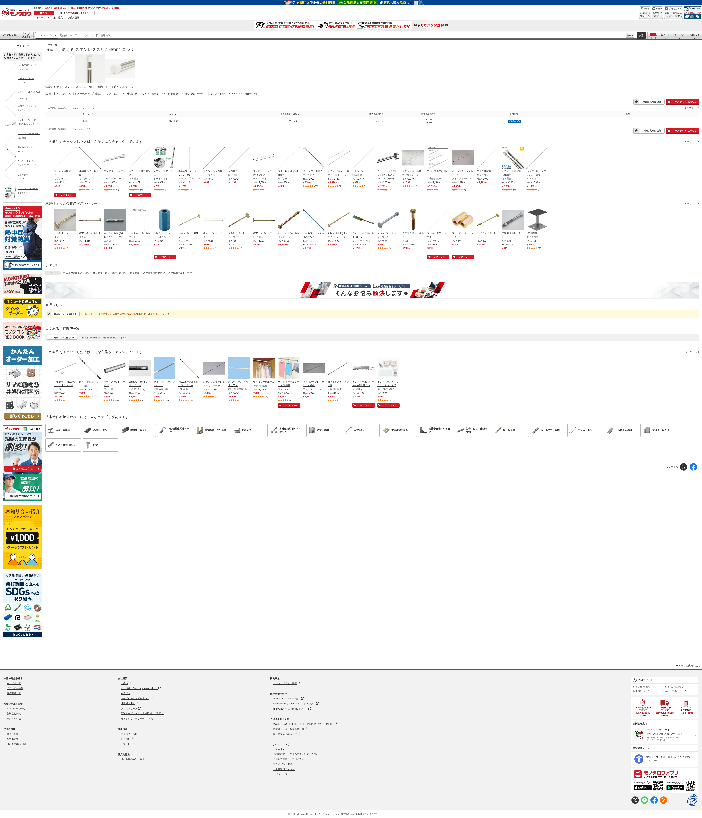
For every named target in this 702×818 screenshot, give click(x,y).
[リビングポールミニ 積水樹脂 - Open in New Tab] (363, 158)
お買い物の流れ (641, 686)
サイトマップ (280, 774)
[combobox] (342, 35)
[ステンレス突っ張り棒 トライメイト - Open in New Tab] (165, 158)
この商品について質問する (62, 337)
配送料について (641, 691)
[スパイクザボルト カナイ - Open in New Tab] (488, 220)
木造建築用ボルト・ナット (180, 272)
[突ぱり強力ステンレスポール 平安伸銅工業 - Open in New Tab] (165, 368)
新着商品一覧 (14, 693)
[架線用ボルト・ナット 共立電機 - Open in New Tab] (513, 220)
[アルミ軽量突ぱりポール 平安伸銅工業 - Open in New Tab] (438, 158)
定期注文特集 (14, 713)
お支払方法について (675, 686)
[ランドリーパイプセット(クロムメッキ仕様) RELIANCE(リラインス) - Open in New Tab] (388, 158)
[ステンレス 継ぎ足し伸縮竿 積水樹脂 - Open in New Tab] (513, 158)
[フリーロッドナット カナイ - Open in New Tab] (463, 220)
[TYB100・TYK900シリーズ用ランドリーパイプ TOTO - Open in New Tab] (65, 368)
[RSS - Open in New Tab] (663, 803)
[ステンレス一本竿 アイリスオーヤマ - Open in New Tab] (413, 158)
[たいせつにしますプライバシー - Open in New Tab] (692, 800)
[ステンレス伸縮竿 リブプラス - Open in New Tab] (214, 158)
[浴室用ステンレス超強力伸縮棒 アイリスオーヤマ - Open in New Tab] (314, 368)
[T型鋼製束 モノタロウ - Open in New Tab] (537, 220)
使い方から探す (15, 718)
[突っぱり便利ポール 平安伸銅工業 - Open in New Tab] (264, 368)
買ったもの (679, 35)
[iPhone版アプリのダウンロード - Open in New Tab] (648, 786)
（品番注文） (26, 35)
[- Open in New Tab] (643, 708)
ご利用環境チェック (284, 769)
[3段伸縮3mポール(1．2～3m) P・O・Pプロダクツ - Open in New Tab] (189, 158)
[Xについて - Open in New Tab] (635, 803)
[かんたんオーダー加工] (22, 420)
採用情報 (122, 729)
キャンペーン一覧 (16, 708)
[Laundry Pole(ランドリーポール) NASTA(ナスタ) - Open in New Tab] (140, 368)
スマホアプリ (14, 739)
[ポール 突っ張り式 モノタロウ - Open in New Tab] (314, 158)
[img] (17, 12)
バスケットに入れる (685, 101)
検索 (641, 35)
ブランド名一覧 (15, 688)
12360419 (88, 121)
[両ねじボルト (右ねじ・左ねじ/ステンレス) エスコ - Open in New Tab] (115, 220)
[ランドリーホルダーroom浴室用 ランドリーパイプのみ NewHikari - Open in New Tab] (363, 368)
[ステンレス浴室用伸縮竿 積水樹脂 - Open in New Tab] (140, 158)
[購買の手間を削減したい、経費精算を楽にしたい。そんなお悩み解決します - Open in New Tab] (372, 290)
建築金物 (134, 272)
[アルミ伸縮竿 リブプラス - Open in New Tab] (488, 158)
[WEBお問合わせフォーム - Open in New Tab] (645, 12)
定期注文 (58, 17)
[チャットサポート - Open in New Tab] (657, 12)
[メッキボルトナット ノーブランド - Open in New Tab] (388, 220)
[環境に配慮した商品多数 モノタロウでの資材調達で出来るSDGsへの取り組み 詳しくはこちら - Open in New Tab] (22, 635)
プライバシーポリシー (285, 764)
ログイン (44, 13)
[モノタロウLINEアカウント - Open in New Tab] (644, 803)
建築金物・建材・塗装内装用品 (109, 272)
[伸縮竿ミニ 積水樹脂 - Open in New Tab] (239, 158)
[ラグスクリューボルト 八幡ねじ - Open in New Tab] (413, 220)
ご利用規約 (279, 749)
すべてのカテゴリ (45, 35)
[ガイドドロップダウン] (673, 15)
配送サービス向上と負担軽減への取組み (142, 713)
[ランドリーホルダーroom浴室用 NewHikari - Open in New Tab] (289, 368)
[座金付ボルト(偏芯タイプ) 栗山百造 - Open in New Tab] (189, 220)
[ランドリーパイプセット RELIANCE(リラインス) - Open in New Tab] (115, 158)
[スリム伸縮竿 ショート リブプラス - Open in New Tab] (438, 220)
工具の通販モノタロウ (77, 272)
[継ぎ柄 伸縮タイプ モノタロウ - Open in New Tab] (90, 368)
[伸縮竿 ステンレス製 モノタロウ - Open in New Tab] (90, 158)
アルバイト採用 (129, 734)
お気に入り (695, 35)
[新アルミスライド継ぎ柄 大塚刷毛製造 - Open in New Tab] (339, 368)
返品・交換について (675, 691)
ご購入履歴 (73, 17)
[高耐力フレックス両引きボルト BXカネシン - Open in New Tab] (314, 220)
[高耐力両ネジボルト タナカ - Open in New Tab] (140, 220)
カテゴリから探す (10, 35)
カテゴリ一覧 (14, 683)
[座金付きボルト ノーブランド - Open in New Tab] (239, 220)
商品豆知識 (12, 734)
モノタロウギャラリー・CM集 (137, 718)
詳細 (629, 35)
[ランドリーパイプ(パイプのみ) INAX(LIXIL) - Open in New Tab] (264, 158)
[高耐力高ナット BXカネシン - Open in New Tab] (165, 220)
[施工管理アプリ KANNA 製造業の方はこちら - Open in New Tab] (22, 499)
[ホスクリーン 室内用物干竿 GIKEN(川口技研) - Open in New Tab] (239, 368)
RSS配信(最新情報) (17, 744)
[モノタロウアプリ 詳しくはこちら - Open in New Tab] (664, 774)
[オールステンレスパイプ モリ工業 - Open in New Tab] (115, 368)
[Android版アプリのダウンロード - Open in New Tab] (681, 786)
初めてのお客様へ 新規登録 (76, 13)
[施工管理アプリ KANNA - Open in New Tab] (22, 471)
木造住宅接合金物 (152, 272)
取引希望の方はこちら (133, 759)
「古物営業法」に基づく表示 (288, 759)
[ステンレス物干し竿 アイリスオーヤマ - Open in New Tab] (339, 158)
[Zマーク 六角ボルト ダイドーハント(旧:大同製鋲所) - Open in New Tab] (289, 220)
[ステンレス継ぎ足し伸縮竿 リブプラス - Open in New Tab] (289, 158)
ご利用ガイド (645, 680)
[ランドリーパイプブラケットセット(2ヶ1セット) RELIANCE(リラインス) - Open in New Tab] (388, 368)
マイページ (40, 17)
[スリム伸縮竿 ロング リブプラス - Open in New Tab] (65, 158)
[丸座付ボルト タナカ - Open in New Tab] (65, 220)
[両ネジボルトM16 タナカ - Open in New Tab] (214, 220)
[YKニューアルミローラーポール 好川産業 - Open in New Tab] (189, 368)
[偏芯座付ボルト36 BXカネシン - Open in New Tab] (264, 220)
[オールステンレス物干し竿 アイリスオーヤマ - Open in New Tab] (463, 158)
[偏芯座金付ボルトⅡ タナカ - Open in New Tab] (90, 220)
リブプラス (51, 45)
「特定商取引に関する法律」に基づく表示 (295, 754)
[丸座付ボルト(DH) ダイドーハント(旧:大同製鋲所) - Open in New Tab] (339, 220)
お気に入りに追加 (651, 101)
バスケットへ (67, 195)
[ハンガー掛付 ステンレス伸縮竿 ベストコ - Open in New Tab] (537, 158)
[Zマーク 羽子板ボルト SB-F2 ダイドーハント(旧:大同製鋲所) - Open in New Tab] (363, 220)
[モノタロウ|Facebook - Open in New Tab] (654, 803)
